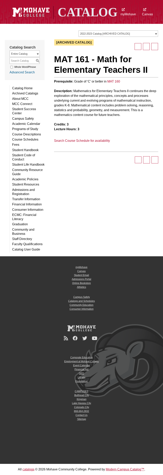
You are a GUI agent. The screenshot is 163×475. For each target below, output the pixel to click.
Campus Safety (23, 118)
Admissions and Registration (23, 192)
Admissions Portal (81, 279)
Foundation (81, 381)
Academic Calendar (26, 123)
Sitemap (81, 419)
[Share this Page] (138, 46)
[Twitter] (85, 338)
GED (81, 373)
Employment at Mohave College (81, 361)
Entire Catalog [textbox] (19, 53)
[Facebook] (76, 338)
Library (81, 377)
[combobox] (118, 33)
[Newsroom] (66, 338)
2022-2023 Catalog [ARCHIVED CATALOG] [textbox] (105, 33)
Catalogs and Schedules (81, 301)
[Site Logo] (64, 11)
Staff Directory (22, 239)
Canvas (147, 14)
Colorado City (81, 407)
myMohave (128, 14)
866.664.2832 (81, 411)
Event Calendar (81, 365)
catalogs (28, 469)
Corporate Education (81, 357)
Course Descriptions (26, 134)
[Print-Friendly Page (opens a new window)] (146, 46)
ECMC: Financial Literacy (24, 217)
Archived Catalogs (25, 93)
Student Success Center (24, 111)
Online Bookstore (81, 283)
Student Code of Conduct (23, 157)
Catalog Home (22, 88)
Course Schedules (25, 139)
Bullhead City (81, 395)
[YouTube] (95, 338)
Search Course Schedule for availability (82, 140)
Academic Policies (25, 179)
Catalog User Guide (26, 249)
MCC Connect (22, 104)
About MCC (20, 98)
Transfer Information (26, 199)
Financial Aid (81, 369)
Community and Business (23, 231)
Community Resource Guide (27, 172)
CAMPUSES (81, 391)
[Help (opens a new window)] (154, 46)
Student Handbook (25, 150)
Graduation (20, 224)
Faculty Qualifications (27, 244)
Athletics (81, 287)
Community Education (81, 305)
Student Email (81, 275)
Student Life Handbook (28, 164)
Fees (15, 144)
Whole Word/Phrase (25, 67)
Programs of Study (25, 129)
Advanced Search (22, 72)
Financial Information (27, 204)
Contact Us (81, 415)
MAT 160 (113, 81)
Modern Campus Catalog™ (125, 469)
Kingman (81, 399)
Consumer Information (27, 209)
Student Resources (25, 184)
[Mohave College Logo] (81, 328)
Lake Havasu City (81, 403)
